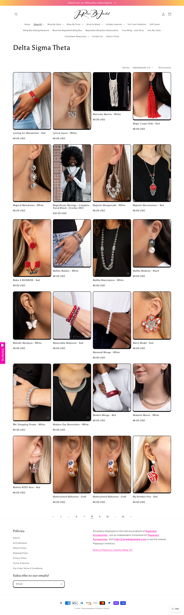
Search (16, 538)
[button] (16, 14)
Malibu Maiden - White (65, 270)
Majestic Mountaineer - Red (148, 205)
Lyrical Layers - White (65, 133)
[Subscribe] (61, 584)
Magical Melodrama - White (28, 205)
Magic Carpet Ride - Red (146, 123)
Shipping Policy (20, 553)
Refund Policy (19, 548)
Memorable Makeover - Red (68, 343)
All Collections (20, 543)
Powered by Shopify (102, 608)
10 (107, 517)
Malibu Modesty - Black (146, 270)
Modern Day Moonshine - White (71, 424)
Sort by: (126, 68)
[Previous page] (53, 517)
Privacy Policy (19, 558)
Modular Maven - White (146, 415)
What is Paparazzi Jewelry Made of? (113, 550)
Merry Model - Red (143, 343)
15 (123, 517)
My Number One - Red (145, 496)
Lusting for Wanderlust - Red (29, 133)
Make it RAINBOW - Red (26, 280)
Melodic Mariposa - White (27, 343)
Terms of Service (21, 563)
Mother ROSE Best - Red (26, 487)
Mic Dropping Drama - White (29, 424)
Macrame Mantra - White (107, 114)
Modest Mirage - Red (104, 415)
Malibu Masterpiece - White (108, 280)
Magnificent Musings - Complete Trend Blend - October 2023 (71, 206)
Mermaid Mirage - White (106, 352)
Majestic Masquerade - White (109, 205)
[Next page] (131, 517)
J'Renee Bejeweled (87, 608)
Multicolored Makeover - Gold (69, 496)
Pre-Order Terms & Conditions (28, 568)
